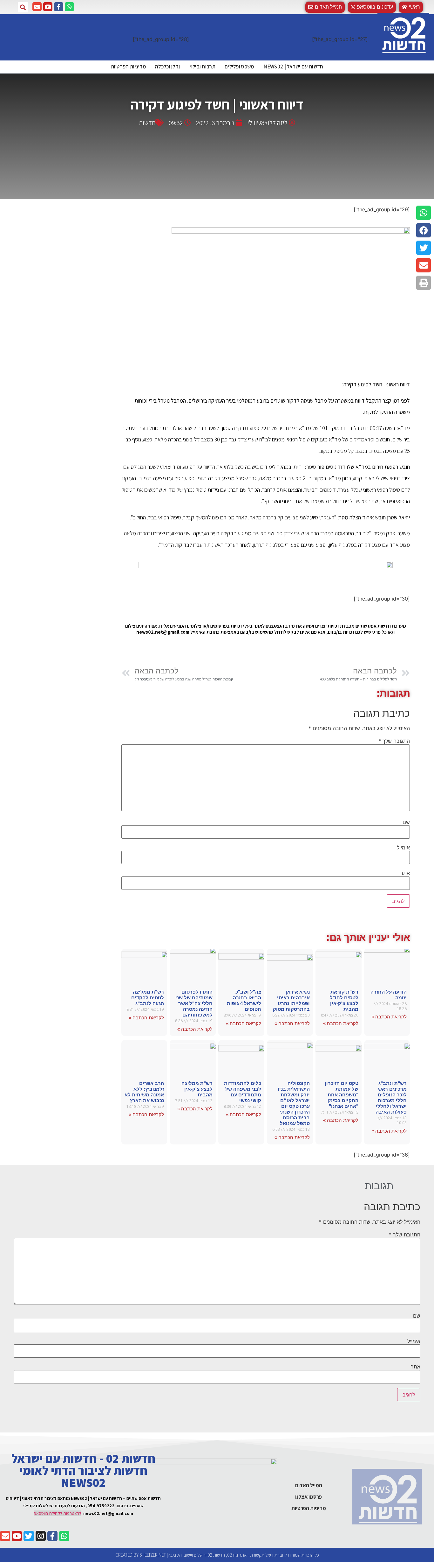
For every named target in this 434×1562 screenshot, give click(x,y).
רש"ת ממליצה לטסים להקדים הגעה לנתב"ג (147, 997)
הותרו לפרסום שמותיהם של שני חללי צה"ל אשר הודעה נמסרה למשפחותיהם (194, 1003)
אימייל (403, 847)
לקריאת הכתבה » (389, 1016)
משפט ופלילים (239, 66)
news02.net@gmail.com (108, 1513)
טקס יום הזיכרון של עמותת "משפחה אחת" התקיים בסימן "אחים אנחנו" (341, 1094)
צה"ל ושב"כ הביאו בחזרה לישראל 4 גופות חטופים (244, 1000)
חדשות (147, 122)
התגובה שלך (394, 740)
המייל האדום (308, 1485)
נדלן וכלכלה (167, 66)
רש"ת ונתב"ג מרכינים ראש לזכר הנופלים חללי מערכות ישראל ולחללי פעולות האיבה (391, 1097)
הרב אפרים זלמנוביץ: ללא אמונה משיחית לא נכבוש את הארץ (144, 1091)
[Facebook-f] (58, 6)
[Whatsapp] (69, 6)
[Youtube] (47, 6)
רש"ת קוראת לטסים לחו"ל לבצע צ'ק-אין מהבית (344, 1000)
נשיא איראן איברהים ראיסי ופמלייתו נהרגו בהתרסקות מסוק (291, 1000)
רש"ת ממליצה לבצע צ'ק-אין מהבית (197, 1088)
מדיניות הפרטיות (128, 66)
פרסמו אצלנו (308, 1496)
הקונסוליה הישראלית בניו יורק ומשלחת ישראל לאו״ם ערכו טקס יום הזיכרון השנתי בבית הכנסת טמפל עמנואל (294, 1103)
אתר (405, 873)
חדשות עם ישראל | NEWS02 (293, 66)
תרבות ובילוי (202, 66)
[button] (372, 7)
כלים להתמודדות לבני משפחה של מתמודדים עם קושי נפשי (242, 1091)
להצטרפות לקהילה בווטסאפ (57, 1513)
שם (406, 822)
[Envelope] (37, 6)
